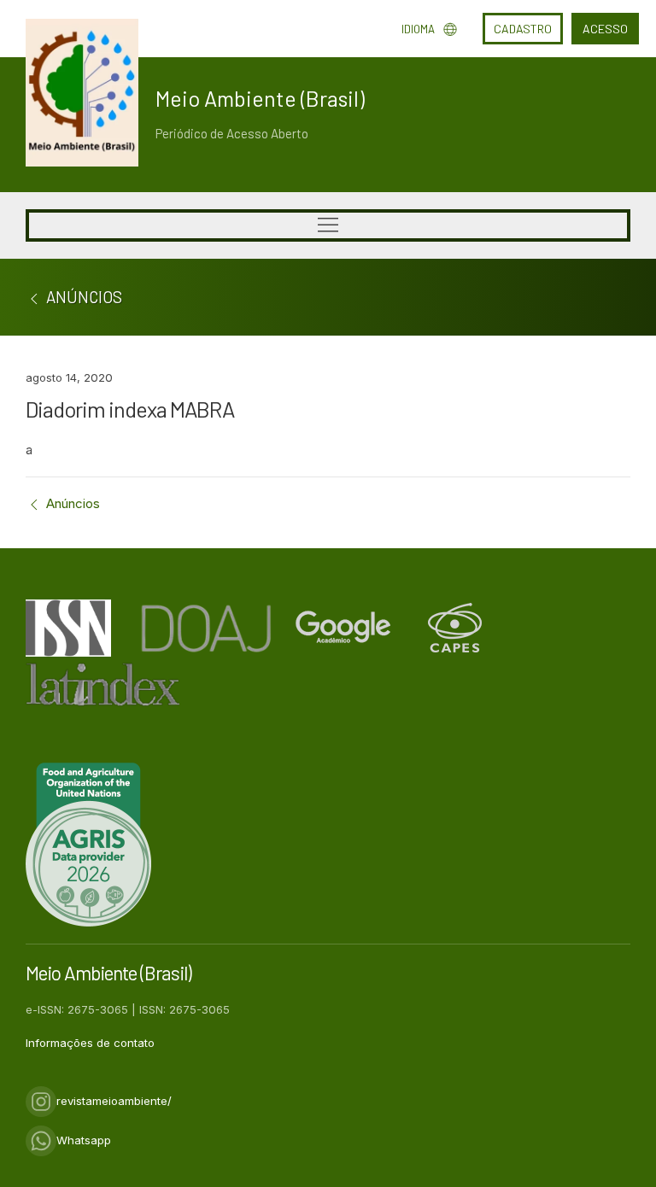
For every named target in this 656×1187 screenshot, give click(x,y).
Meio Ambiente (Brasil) (260, 98)
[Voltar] (34, 297)
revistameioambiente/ (114, 1101)
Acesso (605, 28)
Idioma (418, 29)
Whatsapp (83, 1140)
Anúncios (71, 503)
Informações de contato (90, 1043)
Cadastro (523, 28)
